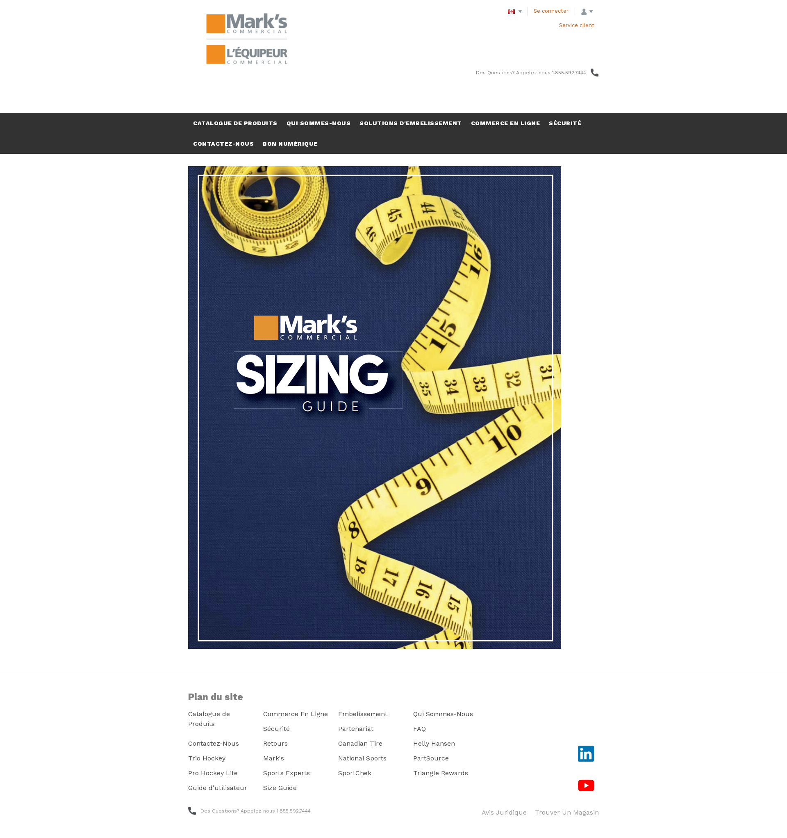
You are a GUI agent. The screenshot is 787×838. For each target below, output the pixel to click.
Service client (576, 25)
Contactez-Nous (213, 743)
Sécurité (276, 729)
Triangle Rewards (440, 773)
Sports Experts (286, 773)
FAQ (419, 729)
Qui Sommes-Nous (443, 714)
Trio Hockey (206, 758)
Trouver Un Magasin (567, 812)
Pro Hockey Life (213, 773)
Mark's (273, 758)
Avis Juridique (504, 812)
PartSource (431, 758)
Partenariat (355, 729)
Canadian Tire (360, 743)
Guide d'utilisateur (217, 788)
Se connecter (551, 11)
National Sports (362, 758)
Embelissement (362, 714)
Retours (275, 743)
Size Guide (280, 788)
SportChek (354, 773)
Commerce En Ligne (295, 714)
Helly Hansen (434, 743)
